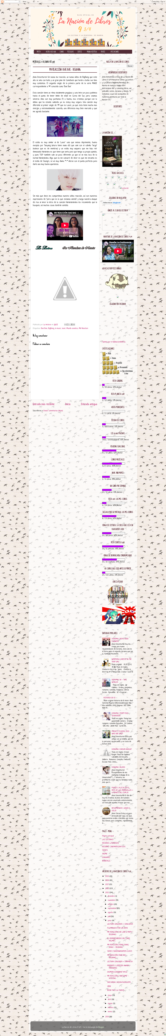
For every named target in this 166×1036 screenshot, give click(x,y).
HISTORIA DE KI (109, 698)
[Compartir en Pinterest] (74, 324)
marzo (110, 1003)
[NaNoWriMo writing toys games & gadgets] (117, 385)
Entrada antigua (89, 404)
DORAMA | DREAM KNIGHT (122, 749)
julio (109, 916)
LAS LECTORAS (107, 840)
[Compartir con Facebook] (72, 324)
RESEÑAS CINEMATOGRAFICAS (113, 847)
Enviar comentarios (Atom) (53, 411)
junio (110, 921)
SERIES (105, 850)
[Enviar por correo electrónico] (65, 324)
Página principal (108, 836)
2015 (107, 893)
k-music (58, 328)
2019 (107, 876)
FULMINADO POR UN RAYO (117, 928)
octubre (111, 904)
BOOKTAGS (106, 861)
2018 (107, 880)
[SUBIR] (165, 1034)
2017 (107, 884)
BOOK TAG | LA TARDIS (115, 990)
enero (110, 1012)
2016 (107, 888)
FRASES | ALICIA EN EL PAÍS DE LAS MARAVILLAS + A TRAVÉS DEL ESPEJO (122, 790)
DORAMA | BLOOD (118, 767)
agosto (110, 912)
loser (63, 328)
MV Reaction (83, 328)
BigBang (51, 328)
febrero (111, 1008)
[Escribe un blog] (67, 324)
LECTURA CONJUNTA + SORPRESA (120, 962)
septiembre (112, 908)
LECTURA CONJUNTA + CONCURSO (120, 924)
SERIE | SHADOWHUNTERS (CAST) (119, 951)
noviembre (112, 900)
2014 (107, 1017)
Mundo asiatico (72, 328)
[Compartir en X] (70, 324)
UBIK (109, 986)
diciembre (111, 896)
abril (110, 999)
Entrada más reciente (43, 404)
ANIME (104, 854)
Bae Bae (44, 328)
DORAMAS (106, 857)
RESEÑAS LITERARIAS (110, 843)
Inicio (67, 404)
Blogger (101, 1027)
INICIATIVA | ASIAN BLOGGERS (119, 982)
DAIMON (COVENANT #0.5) (117, 972)
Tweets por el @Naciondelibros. (114, 342)
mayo (110, 995)
